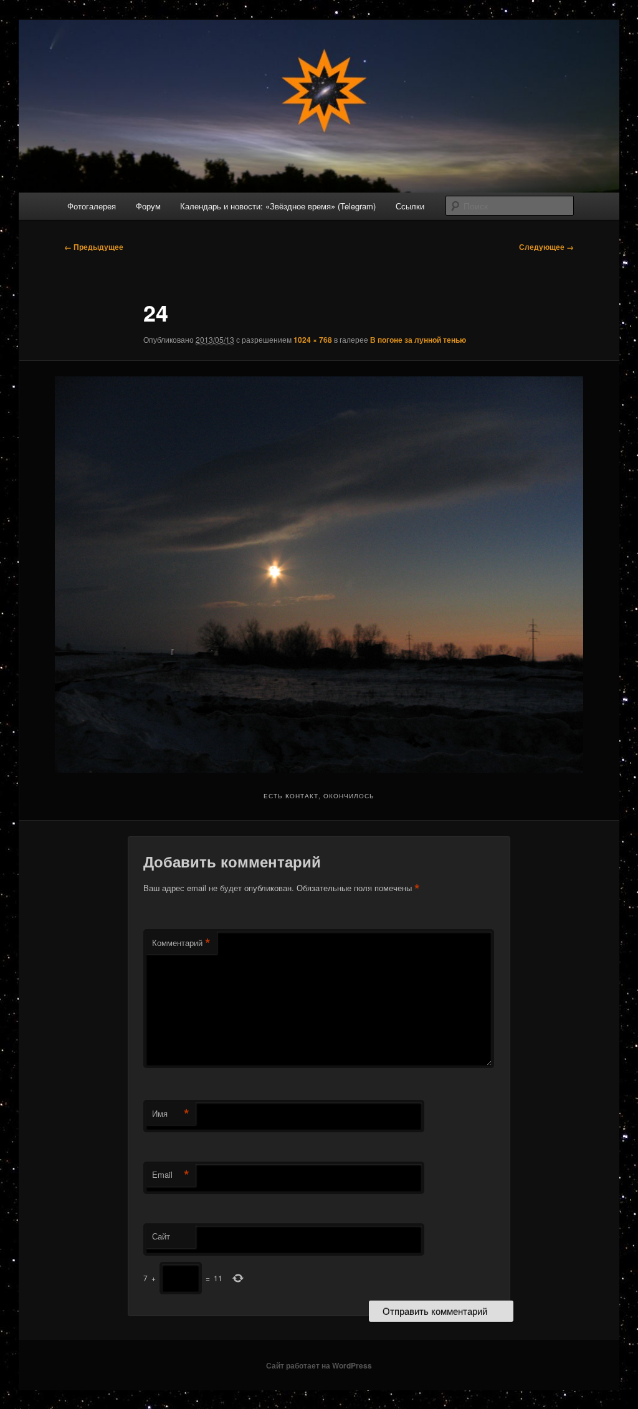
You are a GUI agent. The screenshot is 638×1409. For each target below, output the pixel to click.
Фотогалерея (91, 206)
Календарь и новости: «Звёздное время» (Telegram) (278, 206)
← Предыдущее (93, 246)
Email (170, 1175)
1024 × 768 (312, 339)
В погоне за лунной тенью (418, 339)
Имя (170, 1114)
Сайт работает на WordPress (319, 1365)
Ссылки (410, 206)
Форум (148, 206)
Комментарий (181, 943)
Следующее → (546, 246)
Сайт (161, 1236)
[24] (319, 574)
